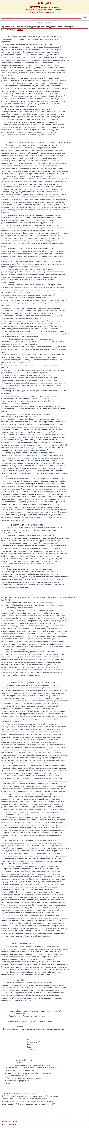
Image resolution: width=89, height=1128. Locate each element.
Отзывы (40, 23)
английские (49, 10)
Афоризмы (45, 7)
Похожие (48, 23)
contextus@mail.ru (9, 1124)
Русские (29, 10)
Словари (55, 7)
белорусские (38, 10)
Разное (20, 30)
